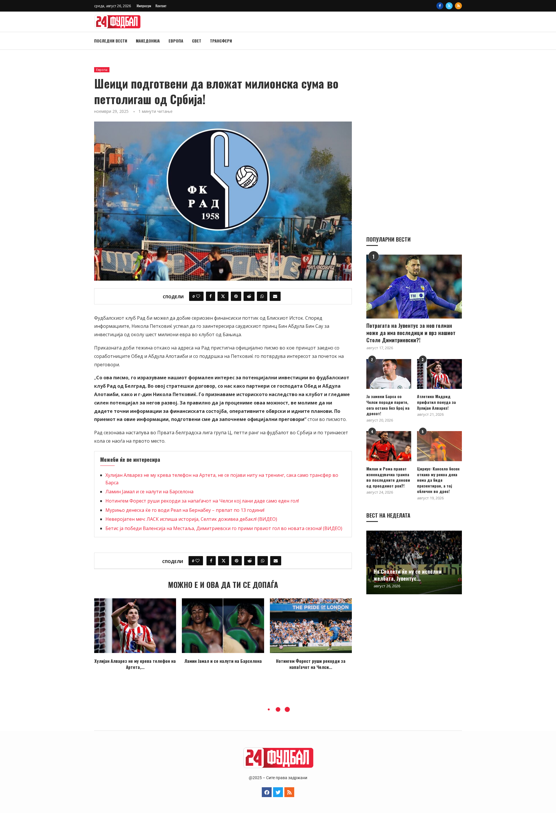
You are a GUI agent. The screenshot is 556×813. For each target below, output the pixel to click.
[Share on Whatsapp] (262, 296)
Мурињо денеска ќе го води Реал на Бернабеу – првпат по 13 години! (184, 510)
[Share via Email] (275, 296)
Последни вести (110, 41)
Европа (176, 41)
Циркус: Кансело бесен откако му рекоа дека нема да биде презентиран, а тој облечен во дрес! (438, 480)
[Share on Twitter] (222, 296)
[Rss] (458, 5)
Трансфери (221, 41)
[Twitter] (449, 5)
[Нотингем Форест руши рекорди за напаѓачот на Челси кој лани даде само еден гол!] (311, 625)
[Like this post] (198, 296)
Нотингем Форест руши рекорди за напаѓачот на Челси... (310, 664)
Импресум (144, 5)
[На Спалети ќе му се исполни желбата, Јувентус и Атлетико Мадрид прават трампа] (414, 562)
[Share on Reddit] (249, 296)
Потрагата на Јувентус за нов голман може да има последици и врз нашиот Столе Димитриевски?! (411, 333)
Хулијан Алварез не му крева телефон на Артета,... (135, 664)
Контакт (161, 5)
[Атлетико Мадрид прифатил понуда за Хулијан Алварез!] (439, 374)
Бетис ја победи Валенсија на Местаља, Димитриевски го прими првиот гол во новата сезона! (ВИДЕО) (223, 528)
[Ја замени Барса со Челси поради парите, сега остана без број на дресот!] (388, 374)
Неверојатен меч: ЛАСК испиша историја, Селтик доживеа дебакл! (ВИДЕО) (191, 519)
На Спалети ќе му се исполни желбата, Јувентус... (408, 575)
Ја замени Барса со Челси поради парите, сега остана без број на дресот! (387, 404)
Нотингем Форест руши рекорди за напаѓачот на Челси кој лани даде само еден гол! (202, 501)
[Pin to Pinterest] (236, 296)
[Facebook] (439, 5)
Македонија (148, 41)
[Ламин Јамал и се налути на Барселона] (223, 625)
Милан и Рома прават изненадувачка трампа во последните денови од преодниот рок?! (388, 477)
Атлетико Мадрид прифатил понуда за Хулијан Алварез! (436, 402)
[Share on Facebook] (210, 296)
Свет (196, 41)
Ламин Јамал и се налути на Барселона (149, 491)
